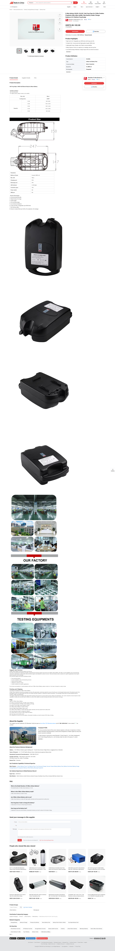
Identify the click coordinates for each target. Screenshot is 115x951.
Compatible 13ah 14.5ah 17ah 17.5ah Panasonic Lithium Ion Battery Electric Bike (76, 896)
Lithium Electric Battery (72, 928)
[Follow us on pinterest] (102, 938)
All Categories (14, 6)
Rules (104, 6)
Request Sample (88, 34)
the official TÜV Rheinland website (48, 723)
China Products (37, 942)
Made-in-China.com (51, 943)
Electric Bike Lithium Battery (96, 928)
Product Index (80, 942)
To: (16, 825)
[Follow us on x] (97, 938)
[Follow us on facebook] (95, 938)
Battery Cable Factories (53, 928)
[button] (71, 2)
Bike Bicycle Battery (84, 928)
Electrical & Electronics (18, 9)
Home (11, 9)
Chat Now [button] (96, 31)
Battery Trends (35, 931)
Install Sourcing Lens (42, 938)
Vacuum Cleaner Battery (52, 766)
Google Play (21, 938)
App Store (13, 938)
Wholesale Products (57, 942)
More (11, 934)
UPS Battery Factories (27, 928)
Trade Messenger (30, 938)
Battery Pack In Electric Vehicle (59, 922)
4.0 (90, 79)
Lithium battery (13, 910)
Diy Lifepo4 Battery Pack (73, 922)
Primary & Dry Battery (34, 922)
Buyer (75, 6)
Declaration (71, 946)
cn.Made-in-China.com (70, 943)
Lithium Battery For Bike (16, 931)
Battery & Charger (23, 922)
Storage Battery (14, 922)
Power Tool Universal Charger (39, 766)
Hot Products (30, 942)
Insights (85, 942)
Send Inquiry (75, 31)
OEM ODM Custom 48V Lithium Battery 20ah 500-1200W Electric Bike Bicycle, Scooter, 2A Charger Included (76, 869)
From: (16, 822)
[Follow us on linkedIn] (104, 938)
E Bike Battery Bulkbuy (45, 931)
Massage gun (36, 910)
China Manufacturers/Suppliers (47, 942)
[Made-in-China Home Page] (17, 2)
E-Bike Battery (30, 767)
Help (82, 6)
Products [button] (31, 2)
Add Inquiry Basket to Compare (36, 56)
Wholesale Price (65, 942)
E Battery (63, 928)
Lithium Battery (20, 766)
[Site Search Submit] (75, 2)
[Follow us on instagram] (99, 938)
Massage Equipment (38, 767)
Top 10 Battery (26, 931)
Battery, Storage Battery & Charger (31, 9)
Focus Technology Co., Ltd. (48, 946)
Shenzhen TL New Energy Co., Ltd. (76, 19)
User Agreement (65, 946)
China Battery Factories (15, 928)
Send (20, 840)
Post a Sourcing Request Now (47, 840)
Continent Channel (73, 942)
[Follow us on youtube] (101, 938)
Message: (15, 829)
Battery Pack (42, 9)
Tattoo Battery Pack (46, 922)
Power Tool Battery (28, 766)
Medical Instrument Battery (70, 766)
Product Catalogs (28, 907)
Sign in (104, 3)
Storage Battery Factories (40, 928)
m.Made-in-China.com (61, 943)
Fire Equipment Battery (22, 767)
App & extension (89, 6)
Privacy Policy (77, 946)
